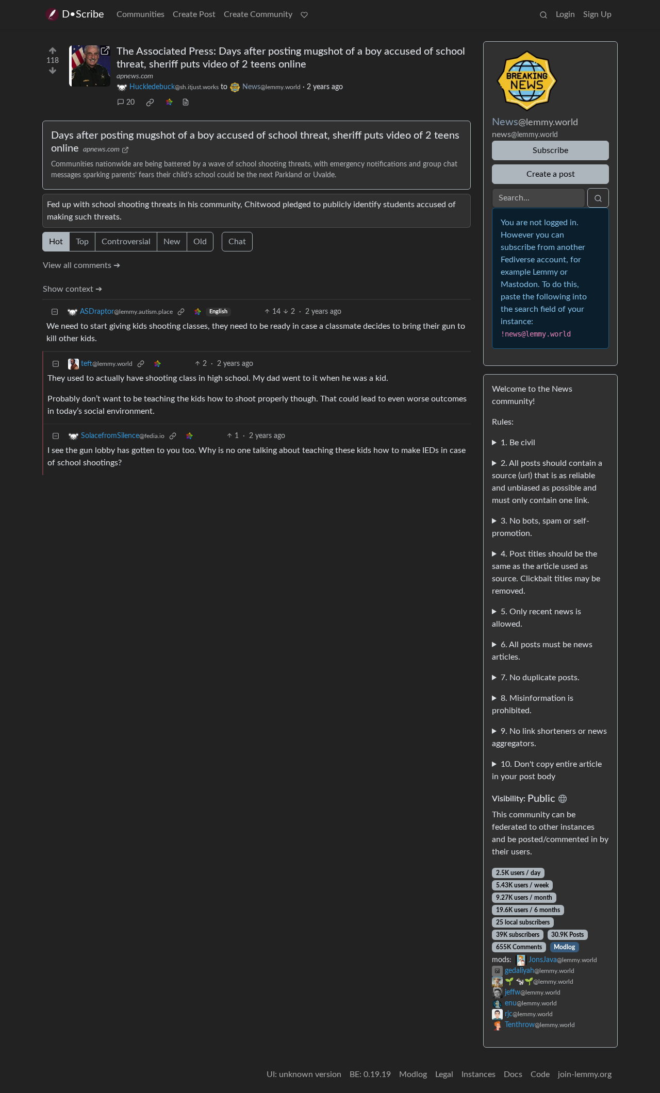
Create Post (194, 14)
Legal (444, 1074)
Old (200, 242)
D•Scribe (83, 14)
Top (82, 242)
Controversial (126, 242)
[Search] (543, 14)
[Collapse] (54, 312)
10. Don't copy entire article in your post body (547, 770)
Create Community (258, 14)
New (171, 242)
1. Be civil (518, 443)
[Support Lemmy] (304, 14)
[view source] (185, 103)
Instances (478, 1074)
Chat (237, 242)
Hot (56, 242)
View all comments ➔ (81, 265)
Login (565, 14)
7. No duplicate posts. (540, 678)
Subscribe (550, 150)
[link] (150, 102)
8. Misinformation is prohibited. (532, 704)
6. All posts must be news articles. (542, 651)
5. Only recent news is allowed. (536, 618)
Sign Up (597, 14)
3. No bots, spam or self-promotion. (540, 527)
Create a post (550, 174)
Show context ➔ (72, 289)
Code (540, 1074)
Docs (513, 1074)
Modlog (564, 947)
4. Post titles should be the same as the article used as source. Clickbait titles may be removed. (546, 572)
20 (130, 102)
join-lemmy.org (585, 1074)
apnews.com (135, 76)
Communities (140, 14)
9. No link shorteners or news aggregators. (549, 737)
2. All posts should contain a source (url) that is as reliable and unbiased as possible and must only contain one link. (547, 482)
